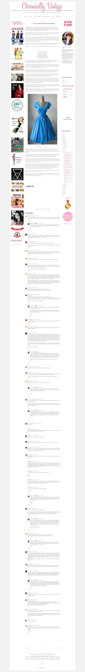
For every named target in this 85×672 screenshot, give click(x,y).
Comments (64, 82)
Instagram (69, 119)
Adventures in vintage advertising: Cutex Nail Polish (68, 172)
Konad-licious (30, 441)
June (63, 150)
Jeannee (29, 250)
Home (25, 16)
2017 (63, 135)
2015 (63, 138)
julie (28, 273)
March (64, 185)
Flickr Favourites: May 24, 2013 (68, 158)
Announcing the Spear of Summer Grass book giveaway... (68, 156)
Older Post (58, 647)
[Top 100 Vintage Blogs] (68, 210)
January (64, 188)
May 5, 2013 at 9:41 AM (34, 241)
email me (49, 656)
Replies (30, 221)
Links (39, 16)
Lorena (29, 599)
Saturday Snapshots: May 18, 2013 (68, 164)
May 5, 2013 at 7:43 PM (35, 428)
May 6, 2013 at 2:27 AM (40, 305)
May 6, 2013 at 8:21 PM (34, 533)
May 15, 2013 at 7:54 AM (36, 625)
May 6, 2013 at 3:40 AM (34, 461)
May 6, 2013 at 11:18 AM (40, 495)
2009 (63, 193)
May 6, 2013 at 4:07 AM (34, 471)
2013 (63, 140)
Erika (28, 551)
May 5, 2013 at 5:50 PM (39, 399)
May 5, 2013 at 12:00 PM (33, 287)
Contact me (58, 16)
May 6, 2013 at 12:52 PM (33, 508)
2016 (63, 136)
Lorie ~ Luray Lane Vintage (32, 399)
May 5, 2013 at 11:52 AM (33, 263)
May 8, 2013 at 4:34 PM (32, 609)
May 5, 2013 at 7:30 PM (37, 423)
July (63, 148)
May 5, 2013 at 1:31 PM (34, 326)
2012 (63, 189)
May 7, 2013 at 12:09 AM (33, 551)
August (64, 147)
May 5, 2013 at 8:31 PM (34, 435)
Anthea (29, 287)
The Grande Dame (30, 447)
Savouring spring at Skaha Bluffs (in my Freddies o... (68, 160)
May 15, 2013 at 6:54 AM (33, 619)
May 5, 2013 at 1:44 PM (33, 332)
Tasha (28, 508)
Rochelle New (30, 428)
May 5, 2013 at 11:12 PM (35, 441)
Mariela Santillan (30, 319)
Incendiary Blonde (30, 564)
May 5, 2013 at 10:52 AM (33, 258)
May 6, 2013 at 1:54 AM (40, 223)
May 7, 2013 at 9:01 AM (34, 570)
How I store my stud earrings (68, 157)
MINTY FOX (44, 667)
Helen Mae (29, 454)
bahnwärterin (30, 294)
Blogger (19, 243)
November (64, 143)
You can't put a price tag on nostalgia (67, 178)
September (64, 146)
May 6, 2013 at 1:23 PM (40, 518)
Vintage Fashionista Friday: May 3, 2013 (68, 180)
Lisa (28, 234)
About (30, 16)
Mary (28, 263)
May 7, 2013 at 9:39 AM (33, 592)
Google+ (42, 663)
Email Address (65, 91)
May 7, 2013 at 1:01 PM (40, 540)
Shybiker (29, 241)
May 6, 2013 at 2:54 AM (40, 410)
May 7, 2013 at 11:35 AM (33, 599)
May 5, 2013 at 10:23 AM (33, 250)
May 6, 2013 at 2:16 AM (34, 454)
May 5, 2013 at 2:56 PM (35, 366)
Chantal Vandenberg (31, 423)
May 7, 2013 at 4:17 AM (36, 564)
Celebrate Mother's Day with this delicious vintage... (68, 170)
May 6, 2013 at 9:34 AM (34, 487)
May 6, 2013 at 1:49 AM (36, 447)
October (64, 144)
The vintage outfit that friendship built (68, 168)
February (64, 186)
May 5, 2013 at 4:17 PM (34, 372)
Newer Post (27, 647)
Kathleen (29, 326)
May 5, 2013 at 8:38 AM (32, 234)
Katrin (29, 258)
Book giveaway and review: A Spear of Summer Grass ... (68, 163)
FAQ (35, 16)
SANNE (29, 592)
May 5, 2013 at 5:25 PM (34, 380)
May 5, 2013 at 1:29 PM (36, 319)
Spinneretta (29, 533)
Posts (64, 80)
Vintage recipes (45, 16)
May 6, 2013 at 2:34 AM (40, 387)
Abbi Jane (29, 372)
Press (52, 16)
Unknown (29, 380)
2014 (63, 139)
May (63, 151)
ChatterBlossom (30, 625)
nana (28, 619)
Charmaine (29, 435)
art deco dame (30, 366)
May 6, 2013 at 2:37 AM (40, 351)
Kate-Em (29, 570)
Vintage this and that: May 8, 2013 (68, 173)
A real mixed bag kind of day (68, 153)
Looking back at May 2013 (67, 152)
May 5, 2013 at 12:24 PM (35, 294)
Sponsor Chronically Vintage (68, 165)
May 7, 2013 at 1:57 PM (40, 580)
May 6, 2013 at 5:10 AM (34, 479)
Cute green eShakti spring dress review (68, 175)
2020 (63, 134)
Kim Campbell (30, 215)
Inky (28, 609)
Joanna (29, 332)
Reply (28, 219)
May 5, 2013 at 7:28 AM (35, 215)
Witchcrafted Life (32, 223)
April (63, 184)
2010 (63, 192)
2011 (63, 191)
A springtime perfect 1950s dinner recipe (68, 182)
